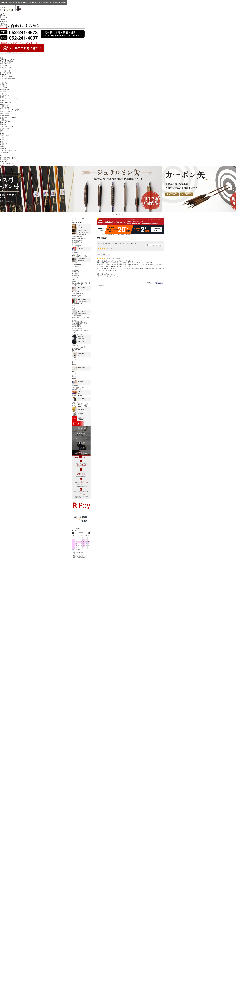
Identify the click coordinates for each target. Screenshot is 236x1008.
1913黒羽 (75, 266)
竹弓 (1, 58)
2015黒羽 (75, 274)
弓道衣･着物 (4, 106)
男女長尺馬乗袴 (77, 328)
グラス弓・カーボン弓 (7, 60)
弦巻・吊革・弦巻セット (8, 150)
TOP (97, 234)
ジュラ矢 (3, 82)
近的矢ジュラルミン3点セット (10, 99)
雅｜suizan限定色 (5, 73)
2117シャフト (4, 93)
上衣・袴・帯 (4, 108)
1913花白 (75, 270)
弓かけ (2, 156)
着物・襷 (3, 123)
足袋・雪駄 (3, 124)
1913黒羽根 (3, 86)
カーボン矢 (3, 100)
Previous (2, 189)
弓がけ (2, 154)
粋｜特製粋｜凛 (5, 71)
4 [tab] (122, 214)
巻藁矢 (2, 97)
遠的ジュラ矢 (4, 95)
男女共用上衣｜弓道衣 (79, 323)
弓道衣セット (4, 119)
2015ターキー (4, 89)
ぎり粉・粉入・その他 (7, 165)
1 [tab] (113, 214)
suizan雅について (5, 19)
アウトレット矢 (77, 285)
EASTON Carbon (5, 102)
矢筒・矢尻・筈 (77, 303)
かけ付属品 (3, 161)
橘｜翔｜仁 (3, 69)
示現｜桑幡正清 (5, 63)
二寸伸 (2, 137)
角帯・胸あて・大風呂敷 (8, 117)
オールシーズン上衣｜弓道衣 (9, 110)
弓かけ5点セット (5, 160)
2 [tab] (116, 214)
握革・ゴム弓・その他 (7, 78)
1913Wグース (76, 268)
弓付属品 (3, 75)
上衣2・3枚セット (6, 121)
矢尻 (73, 309)
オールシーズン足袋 (6, 126)
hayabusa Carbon (77, 297)
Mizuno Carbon (4, 104)
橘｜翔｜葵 (75, 244)
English (2, 23)
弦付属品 (3, 148)
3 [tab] (119, 214)
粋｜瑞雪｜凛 (76, 246)
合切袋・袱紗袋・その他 (8, 163)
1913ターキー (4, 84)
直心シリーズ (4, 65)
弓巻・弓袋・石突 (6, 76)
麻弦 (1, 141)
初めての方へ (4, 17)
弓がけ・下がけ (77, 395)
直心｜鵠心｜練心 (78, 242)
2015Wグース (76, 275)
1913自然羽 (3, 87)
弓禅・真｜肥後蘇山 (6, 62)
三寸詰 (74, 359)
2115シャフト (76, 277)
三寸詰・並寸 (4, 135)
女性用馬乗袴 (4, 115)
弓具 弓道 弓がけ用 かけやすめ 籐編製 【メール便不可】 (118, 243)
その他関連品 (4, 152)
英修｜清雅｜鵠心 (6, 67)
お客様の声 (3, 21)
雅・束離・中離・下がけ (8, 158)
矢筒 (73, 305)
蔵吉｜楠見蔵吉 (77, 240)
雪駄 (1, 130)
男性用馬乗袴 (4, 113)
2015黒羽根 (3, 91)
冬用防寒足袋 (4, 128)
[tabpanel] (118, 189)
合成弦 (2, 134)
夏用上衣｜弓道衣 (6, 111)
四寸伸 (2, 139)
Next (234, 189)
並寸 (73, 361)
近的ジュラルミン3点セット (81, 283)
